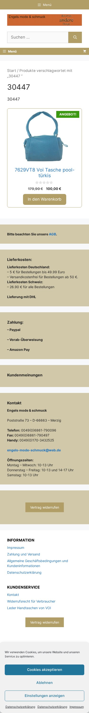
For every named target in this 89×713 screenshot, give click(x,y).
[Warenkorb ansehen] (84, 51)
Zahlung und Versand (23, 554)
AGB (52, 234)
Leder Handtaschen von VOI (29, 608)
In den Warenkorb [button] (44, 199)
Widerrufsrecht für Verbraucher (31, 601)
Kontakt (13, 595)
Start (11, 70)
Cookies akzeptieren (44, 669)
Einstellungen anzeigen (45, 695)
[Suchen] (75, 37)
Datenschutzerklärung (20, 707)
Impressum (77, 707)
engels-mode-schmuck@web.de (34, 450)
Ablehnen (44, 682)
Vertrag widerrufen (44, 507)
